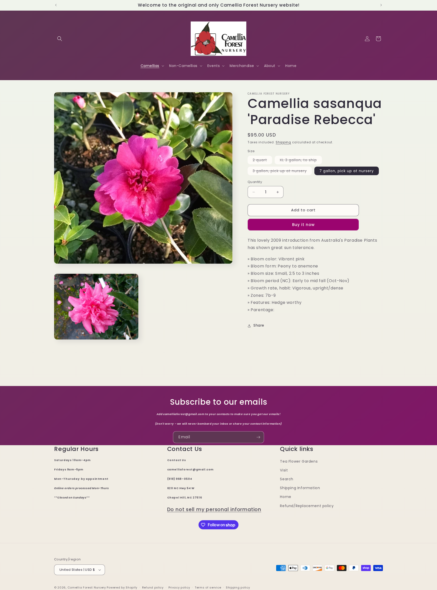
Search (286, 479)
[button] (59, 38)
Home (285, 496)
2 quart (262, 161)
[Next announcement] (381, 5)
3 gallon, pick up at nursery (282, 171)
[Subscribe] (258, 437)
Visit (284, 470)
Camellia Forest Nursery (87, 587)
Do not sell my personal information (214, 509)
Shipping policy (238, 587)
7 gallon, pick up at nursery (346, 171)
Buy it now (303, 225)
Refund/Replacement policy (307, 505)
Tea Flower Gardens (299, 461)
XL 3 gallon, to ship (301, 161)
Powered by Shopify (122, 587)
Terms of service (208, 587)
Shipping (283, 142)
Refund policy (153, 587)
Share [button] (258, 325)
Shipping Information (300, 487)
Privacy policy (179, 587)
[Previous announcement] (55, 5)
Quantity (255, 182)
